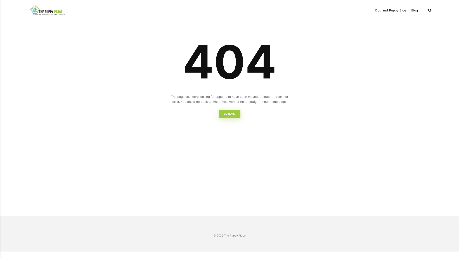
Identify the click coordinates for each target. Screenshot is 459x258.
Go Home (229, 113)
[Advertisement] (229, 175)
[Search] (429, 10)
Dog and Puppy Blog (390, 10)
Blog (414, 10)
